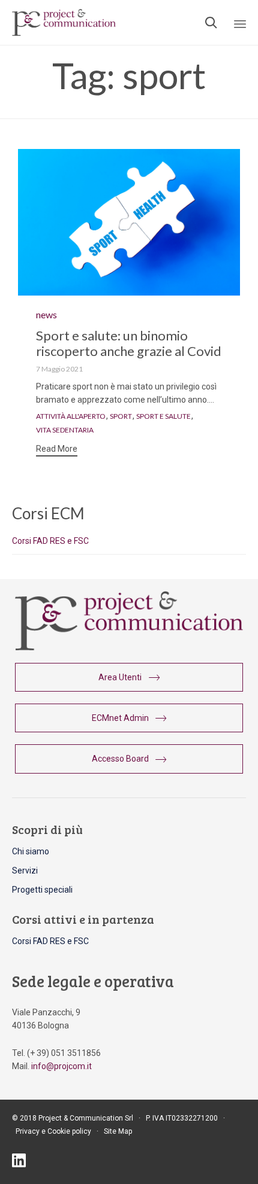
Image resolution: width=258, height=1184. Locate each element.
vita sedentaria (65, 430)
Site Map (118, 1131)
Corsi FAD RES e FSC (50, 541)
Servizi (25, 870)
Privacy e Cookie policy (53, 1131)
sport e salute (163, 416)
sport (121, 416)
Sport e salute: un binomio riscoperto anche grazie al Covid (128, 343)
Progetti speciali (42, 889)
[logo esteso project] (129, 647)
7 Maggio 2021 (59, 368)
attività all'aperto (71, 416)
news (46, 314)
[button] (56, 450)
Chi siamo (30, 851)
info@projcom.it (61, 1066)
